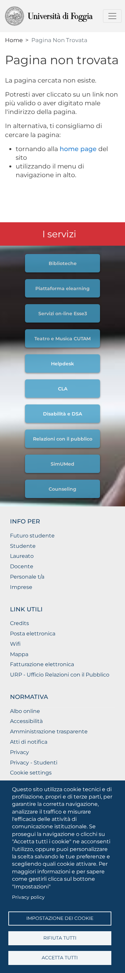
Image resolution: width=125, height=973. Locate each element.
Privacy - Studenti (33, 762)
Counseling (62, 489)
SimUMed (62, 464)
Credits (19, 623)
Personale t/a (27, 577)
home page (78, 149)
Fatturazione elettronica (42, 664)
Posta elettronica (32, 633)
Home (14, 39)
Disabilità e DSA (62, 414)
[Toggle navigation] (112, 16)
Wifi (15, 644)
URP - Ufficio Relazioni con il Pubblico (59, 675)
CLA (62, 389)
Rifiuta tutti (59, 938)
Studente (23, 546)
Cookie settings (31, 772)
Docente (21, 566)
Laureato (22, 556)
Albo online (25, 711)
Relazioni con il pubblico (62, 439)
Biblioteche (63, 263)
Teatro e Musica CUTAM (62, 339)
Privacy (19, 752)
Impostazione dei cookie (59, 918)
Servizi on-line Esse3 (62, 314)
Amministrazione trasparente (49, 731)
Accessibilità (26, 721)
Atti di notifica (28, 742)
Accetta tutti (60, 957)
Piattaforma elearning (62, 288)
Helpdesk (62, 364)
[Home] (60, 16)
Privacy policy (28, 897)
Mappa (19, 654)
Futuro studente (32, 535)
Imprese (21, 587)
